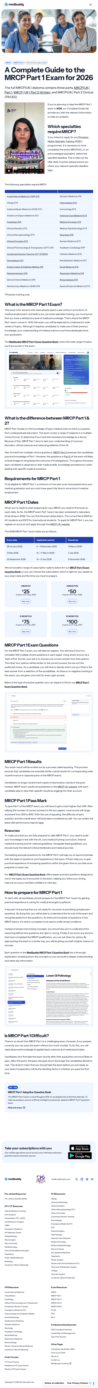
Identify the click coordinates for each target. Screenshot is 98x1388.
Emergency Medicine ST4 (15, 1310)
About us (54, 1356)
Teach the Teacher (58, 1337)
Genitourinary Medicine (14, 1321)
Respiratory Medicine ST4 (72, 273)
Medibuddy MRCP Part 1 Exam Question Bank (33, 341)
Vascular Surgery (58, 1274)
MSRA (53, 1292)
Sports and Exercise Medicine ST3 (65, 1263)
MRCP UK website (67, 786)
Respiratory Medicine (13, 1339)
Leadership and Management (63, 1333)
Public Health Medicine (14, 1258)
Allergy (54, 1199)
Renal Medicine (11, 1335)
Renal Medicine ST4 (69, 267)
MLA (53, 1317)
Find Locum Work (58, 1353)
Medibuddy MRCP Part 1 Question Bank (48, 952)
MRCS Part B (56, 1306)
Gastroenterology (12, 1317)
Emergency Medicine (13, 1229)
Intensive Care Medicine (61, 1238)
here (41, 822)
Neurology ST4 (67, 235)
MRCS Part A (56, 1303)
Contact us (55, 1360)
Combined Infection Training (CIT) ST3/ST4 (27, 254)
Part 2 (67, 456)
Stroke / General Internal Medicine (19, 1346)
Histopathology (11, 1236)
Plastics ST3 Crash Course (15, 1369)
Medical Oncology (58, 1242)
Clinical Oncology (58, 1213)
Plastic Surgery (57, 1260)
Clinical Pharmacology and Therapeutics (21, 1303)
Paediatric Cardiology (13, 1332)
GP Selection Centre (13, 1232)
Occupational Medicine (60, 1252)
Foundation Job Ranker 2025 (63, 1349)
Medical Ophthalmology (61, 1245)
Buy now (25, 601)
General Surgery (57, 1231)
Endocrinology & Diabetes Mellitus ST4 (25, 267)
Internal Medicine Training (15, 1211)
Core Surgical (10, 1214)
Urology (54, 1270)
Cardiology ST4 (14, 222)
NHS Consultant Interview (61, 1329)
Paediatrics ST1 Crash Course (17, 1365)
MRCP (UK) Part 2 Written (32, 92)
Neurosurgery (10, 1240)
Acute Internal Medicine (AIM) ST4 (23, 196)
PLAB (53, 1310)
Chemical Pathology (59, 1202)
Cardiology (9, 1299)
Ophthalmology (11, 1247)
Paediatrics (9, 1254)
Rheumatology (11, 1342)
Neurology (9, 1328)
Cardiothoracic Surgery (14, 1222)
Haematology (56, 1234)
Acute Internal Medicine (14, 1292)
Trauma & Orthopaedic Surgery (64, 1267)
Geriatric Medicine (12, 1324)
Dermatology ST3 (15, 260)
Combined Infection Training (62, 1217)
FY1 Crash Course (12, 1362)
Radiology (9, 1261)
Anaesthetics (10, 1296)
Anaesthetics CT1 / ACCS (15, 1218)
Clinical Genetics (58, 1206)
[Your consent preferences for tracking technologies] (93, 1383)
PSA (53, 1314)
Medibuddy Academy (60, 1363)
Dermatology (56, 1220)
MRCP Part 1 (56, 1296)
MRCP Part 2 (60, 452)
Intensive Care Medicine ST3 (73, 215)
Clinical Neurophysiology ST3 (63, 1209)
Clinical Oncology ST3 (17, 241)
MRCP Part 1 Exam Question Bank (27, 874)
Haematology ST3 (68, 202)
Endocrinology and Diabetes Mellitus (20, 1314)
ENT (53, 1227)
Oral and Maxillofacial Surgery (17, 1250)
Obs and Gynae (11, 1243)
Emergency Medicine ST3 (61, 1224)
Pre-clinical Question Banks (16, 1199)
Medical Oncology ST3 (70, 222)
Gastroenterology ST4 (17, 273)
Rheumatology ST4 (69, 279)
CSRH (7, 1225)
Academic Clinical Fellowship (16, 1265)
